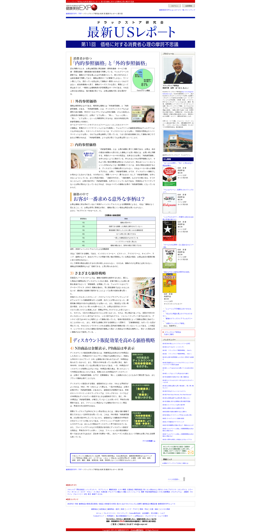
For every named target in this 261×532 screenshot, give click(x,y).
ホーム (98, 513)
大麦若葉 (104, 492)
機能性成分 (113, 489)
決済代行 (70, 504)
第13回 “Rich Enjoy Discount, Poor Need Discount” (177, 394)
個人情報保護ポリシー (124, 516)
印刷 (76, 504)
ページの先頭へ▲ (149, 441)
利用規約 (110, 516)
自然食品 (102, 509)
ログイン (174, 6)
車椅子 (94, 494)
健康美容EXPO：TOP (74, 14)
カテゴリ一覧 (179, 10)
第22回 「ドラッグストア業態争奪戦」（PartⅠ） (177, 353)
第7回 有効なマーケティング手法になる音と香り (177, 415)
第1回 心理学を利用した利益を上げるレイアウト (177, 439)
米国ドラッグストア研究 (175, 323)
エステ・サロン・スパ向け (90, 492)
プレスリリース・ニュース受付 (156, 516)
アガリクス (172, 489)
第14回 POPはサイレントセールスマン (174, 391)
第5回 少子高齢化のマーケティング (173, 422)
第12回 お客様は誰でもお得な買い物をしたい (176, 398)
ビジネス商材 (165, 509)
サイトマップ (190, 10)
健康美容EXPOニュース (166, 504)
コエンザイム (182, 489)
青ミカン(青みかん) (150, 489)
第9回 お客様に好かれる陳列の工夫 (173, 408)
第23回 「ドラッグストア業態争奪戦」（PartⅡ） (177, 350)
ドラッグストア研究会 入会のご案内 (172, 333)
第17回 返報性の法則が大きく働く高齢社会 (176, 377)
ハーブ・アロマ (132, 509)
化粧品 (101, 504)
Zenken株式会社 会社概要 (139, 513)
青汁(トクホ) (162, 489)
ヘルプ (162, 513)
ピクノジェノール (133, 492)
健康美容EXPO (123, 530)
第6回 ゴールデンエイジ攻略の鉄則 (173, 418)
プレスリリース (109, 513)
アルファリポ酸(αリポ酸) (117, 492)
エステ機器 (122, 489)
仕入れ (100, 494)
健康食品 (94, 509)
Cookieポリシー (98, 516)
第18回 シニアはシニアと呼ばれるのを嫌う (176, 373)
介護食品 (130, 489)
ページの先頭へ (173, 479)
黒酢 (142, 492)
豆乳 (85, 494)
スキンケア (71, 489)
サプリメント (103, 489)
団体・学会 (144, 509)
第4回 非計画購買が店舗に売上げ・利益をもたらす (178, 425)
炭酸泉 (186, 492)
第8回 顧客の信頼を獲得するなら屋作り (175, 411)
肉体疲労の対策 (110, 504)
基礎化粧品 (138, 489)
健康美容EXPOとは (166, 10)
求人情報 (154, 513)
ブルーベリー (78, 494)
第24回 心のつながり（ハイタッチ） (174, 347)
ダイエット (76, 492)
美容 (122, 509)
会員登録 (188, 6)
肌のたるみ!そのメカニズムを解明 (129, 504)
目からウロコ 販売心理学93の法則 (176, 272)
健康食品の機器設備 (149, 504)
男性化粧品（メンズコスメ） (87, 489)
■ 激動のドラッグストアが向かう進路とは (175, 463)
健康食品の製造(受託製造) (88, 504)
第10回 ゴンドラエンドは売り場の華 (174, 405)
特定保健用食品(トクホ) (154, 492)
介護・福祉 (154, 509)
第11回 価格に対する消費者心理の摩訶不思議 (176, 401)
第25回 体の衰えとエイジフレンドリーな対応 (176, 343)
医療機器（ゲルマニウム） (173, 492)
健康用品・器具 (113, 509)
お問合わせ (139, 516)
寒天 (89, 494)
